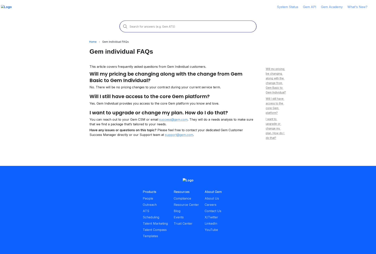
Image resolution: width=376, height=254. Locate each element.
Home (93, 41)
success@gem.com (173, 119)
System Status (287, 7)
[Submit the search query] (125, 26)
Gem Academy (332, 7)
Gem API (309, 7)
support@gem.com (179, 135)
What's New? (357, 7)
